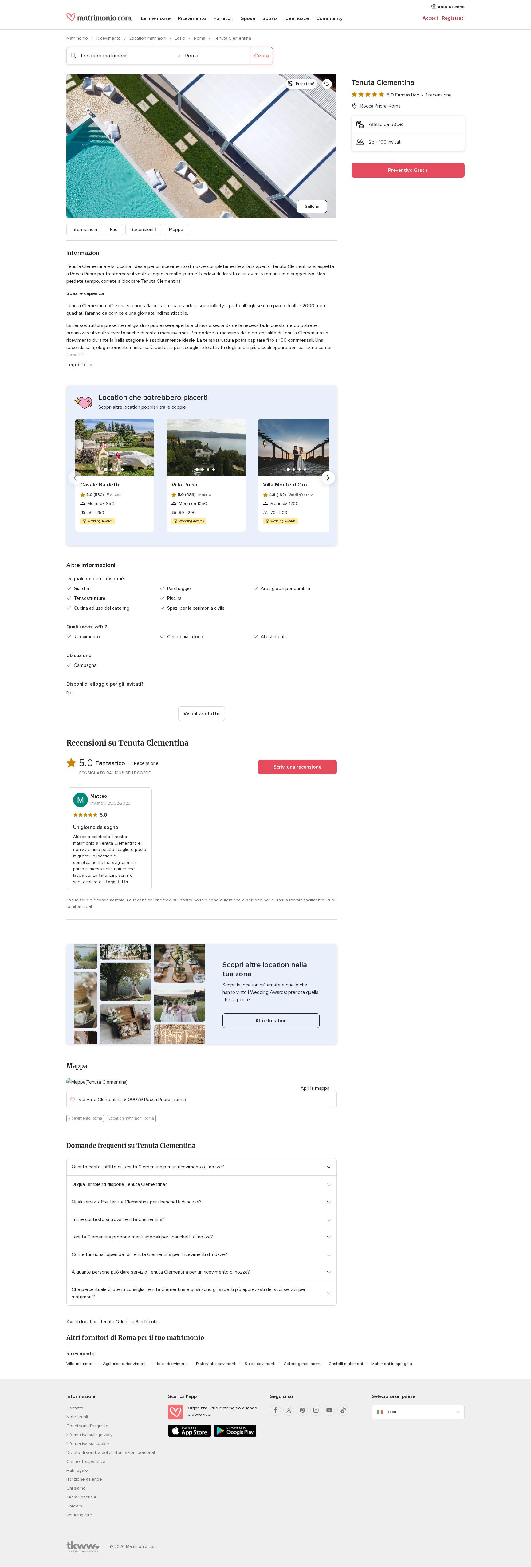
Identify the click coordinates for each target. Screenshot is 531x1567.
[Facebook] (275, 1410)
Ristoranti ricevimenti (216, 1363)
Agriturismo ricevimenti (125, 1363)
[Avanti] (328, 478)
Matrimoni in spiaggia (391, 1363)
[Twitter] (288, 1410)
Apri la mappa (315, 1088)
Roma (200, 38)
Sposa (248, 18)
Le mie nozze (156, 18)
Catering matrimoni (302, 1363)
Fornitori (224, 18)
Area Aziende (450, 7)
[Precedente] (75, 478)
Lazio (181, 38)
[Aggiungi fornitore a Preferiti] (327, 84)
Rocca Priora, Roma (380, 106)
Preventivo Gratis (408, 170)
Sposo (269, 18)
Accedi (430, 18)
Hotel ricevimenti (171, 1363)
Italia (391, 1412)
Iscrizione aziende (84, 1479)
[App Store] (189, 1435)
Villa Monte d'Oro (285, 484)
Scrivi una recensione (297, 767)
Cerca (261, 55)
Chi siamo (76, 1488)
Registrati (453, 18)
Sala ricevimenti (260, 1363)
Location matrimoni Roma (131, 1118)
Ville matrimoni (80, 1363)
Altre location (271, 1021)
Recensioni (143, 229)
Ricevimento (192, 18)
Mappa (176, 229)
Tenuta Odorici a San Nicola (128, 1322)
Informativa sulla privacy (89, 1434)
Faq (114, 229)
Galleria (312, 206)
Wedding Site (79, 1515)
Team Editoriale (81, 1497)
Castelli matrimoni (345, 1363)
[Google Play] (235, 1435)
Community (329, 18)
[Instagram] (315, 1410)
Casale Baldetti (99, 484)
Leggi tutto (79, 365)
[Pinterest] (302, 1410)
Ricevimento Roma (85, 1118)
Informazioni (84, 229)
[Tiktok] (342, 1410)
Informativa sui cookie (87, 1443)
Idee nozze (296, 18)
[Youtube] (329, 1410)
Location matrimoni (148, 38)
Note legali (77, 1416)
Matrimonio (77, 38)
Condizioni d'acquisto (87, 1425)
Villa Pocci (184, 484)
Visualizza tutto (201, 714)
